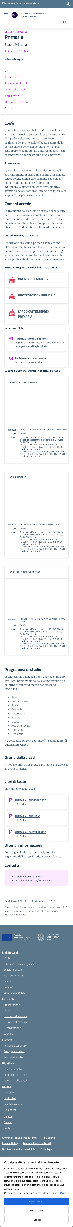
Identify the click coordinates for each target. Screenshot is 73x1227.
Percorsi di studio (13, 1057)
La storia (8, 1033)
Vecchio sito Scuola (14, 993)
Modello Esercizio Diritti (37, 1143)
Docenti (8, 1122)
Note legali (47, 1149)
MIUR (7, 958)
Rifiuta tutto (37, 1219)
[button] (36, 59)
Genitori (8, 1116)
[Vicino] (69, 1160)
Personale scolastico (15, 1045)
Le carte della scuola (15, 1022)
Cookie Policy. (59, 1193)
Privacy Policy (10, 1143)
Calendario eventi (13, 1104)
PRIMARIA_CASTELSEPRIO (30, 832)
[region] (36, 1192)
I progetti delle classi (15, 1080)
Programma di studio (16, 83)
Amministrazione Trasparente (19, 1137)
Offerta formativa (13, 1069)
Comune (8, 987)
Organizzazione (12, 1028)
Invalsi (7, 981)
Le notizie (9, 1092)
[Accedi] (68, 4)
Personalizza (36, 1210)
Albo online (10, 1110)
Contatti (9, 108)
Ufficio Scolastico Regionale (19, 964)
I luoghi (8, 1010)
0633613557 (34, 876)
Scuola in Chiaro (13, 970)
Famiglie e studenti (14, 1051)
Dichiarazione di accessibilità (19, 1149)
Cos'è (8, 71)
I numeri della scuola (15, 1016)
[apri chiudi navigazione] (6, 15)
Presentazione (12, 1005)
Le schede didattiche (15, 1075)
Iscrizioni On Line (13, 975)
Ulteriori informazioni (16, 102)
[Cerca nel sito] (65, 23)
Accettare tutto (36, 1201)
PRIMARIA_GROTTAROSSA (30, 800)
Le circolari (10, 1098)
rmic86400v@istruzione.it (38, 880)
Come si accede (13, 77)
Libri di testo (12, 96)
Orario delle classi (15, 89)
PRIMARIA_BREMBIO (27, 816)
